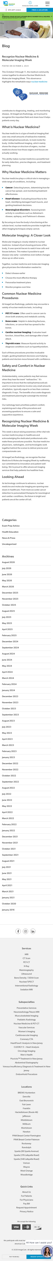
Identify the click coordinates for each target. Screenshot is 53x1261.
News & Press (8, 538)
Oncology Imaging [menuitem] (26, 1051)
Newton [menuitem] (26, 1132)
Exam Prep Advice (11, 525)
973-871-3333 (14, 10)
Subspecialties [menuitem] (27, 1001)
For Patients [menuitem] (26, 1196)
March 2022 (8, 818)
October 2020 (9, 903)
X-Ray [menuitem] (26, 966)
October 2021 (9, 848)
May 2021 (7, 879)
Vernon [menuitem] (26, 1163)
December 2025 (10, 592)
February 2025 (9, 635)
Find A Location (40, 10)
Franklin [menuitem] (26, 1108)
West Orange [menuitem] (26, 1171)
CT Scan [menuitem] (26, 958)
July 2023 (6, 727)
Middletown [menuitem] (26, 1120)
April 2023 (7, 739)
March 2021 (8, 891)
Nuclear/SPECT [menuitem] (26, 982)
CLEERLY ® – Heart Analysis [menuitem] (26, 1047)
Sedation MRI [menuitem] (26, 990)
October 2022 (9, 775)
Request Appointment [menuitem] (26, 1208)
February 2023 (9, 751)
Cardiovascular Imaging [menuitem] (26, 1035)
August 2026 (8, 562)
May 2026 (7, 580)
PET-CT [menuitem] (26, 962)
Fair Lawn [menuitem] (26, 1105)
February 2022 (9, 824)
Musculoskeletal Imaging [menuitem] (26, 1016)
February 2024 (9, 684)
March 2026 (8, 586)
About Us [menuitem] (26, 1192)
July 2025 (6, 617)
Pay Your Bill (14, 1256)
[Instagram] (25, 931)
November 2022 (10, 769)
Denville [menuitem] (26, 1097)
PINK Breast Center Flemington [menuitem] (26, 1136)
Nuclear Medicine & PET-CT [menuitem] (26, 1024)
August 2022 (8, 788)
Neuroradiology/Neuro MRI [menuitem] (26, 1012)
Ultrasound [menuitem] (26, 974)
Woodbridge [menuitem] (27, 1175)
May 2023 (7, 733)
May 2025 (7, 623)
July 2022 (6, 794)
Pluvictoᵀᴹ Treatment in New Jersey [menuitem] (26, 1059)
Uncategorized (9, 544)
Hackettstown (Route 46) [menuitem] (26, 1112)
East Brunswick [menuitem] (27, 1101)
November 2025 (10, 599)
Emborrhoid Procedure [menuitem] (26, 1074)
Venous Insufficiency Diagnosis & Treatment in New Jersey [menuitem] (26, 1069)
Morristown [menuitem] (26, 1128)
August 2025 (8, 611)
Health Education (10, 532)
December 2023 (10, 696)
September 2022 (10, 781)
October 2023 (9, 708)
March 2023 (8, 745)
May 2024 (7, 666)
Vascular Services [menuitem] (26, 1028)
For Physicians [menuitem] (26, 1200)
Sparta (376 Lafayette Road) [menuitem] (26, 1155)
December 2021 (10, 836)
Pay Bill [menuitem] (26, 1204)
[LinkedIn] (32, 931)
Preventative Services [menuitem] (26, 1008)
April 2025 (7, 629)
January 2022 (8, 830)
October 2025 (9, 605)
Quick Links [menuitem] (26, 1186)
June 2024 (7, 659)
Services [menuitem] (26, 948)
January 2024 (8, 690)
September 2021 (10, 855)
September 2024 (10, 647)
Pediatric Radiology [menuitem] (26, 1020)
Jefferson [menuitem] (27, 1116)
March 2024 (8, 678)
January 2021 (8, 897)
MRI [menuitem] (26, 954)
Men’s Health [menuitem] (27, 1055)
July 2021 (6, 867)
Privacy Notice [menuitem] (26, 1212)
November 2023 (10, 702)
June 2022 (7, 800)
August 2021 (8, 861)
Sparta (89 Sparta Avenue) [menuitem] (26, 1151)
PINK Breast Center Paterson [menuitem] (27, 1140)
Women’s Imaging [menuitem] (26, 1032)
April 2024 (7, 672)
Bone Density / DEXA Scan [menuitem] (26, 978)
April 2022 (7, 812)
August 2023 (8, 720)
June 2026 (7, 574)
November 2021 (10, 842)
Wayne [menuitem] (26, 1167)
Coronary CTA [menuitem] (26, 1039)
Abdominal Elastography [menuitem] (26, 1063)
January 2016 (8, 909)
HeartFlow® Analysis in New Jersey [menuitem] (26, 1043)
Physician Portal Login (30, 5)
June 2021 (7, 873)
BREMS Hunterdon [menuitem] (26, 1093)
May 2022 (7, 806)
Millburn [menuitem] (27, 1124)
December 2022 (10, 763)
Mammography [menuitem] (26, 970)
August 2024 (8, 653)
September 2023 (10, 714)
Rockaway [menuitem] (26, 1144)
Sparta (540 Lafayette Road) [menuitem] (26, 1159)
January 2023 (8, 757)
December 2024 (10, 641)
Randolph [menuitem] (26, 1148)
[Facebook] (18, 931)
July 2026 (6, 568)
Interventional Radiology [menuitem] (26, 986)
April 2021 (7, 885)
